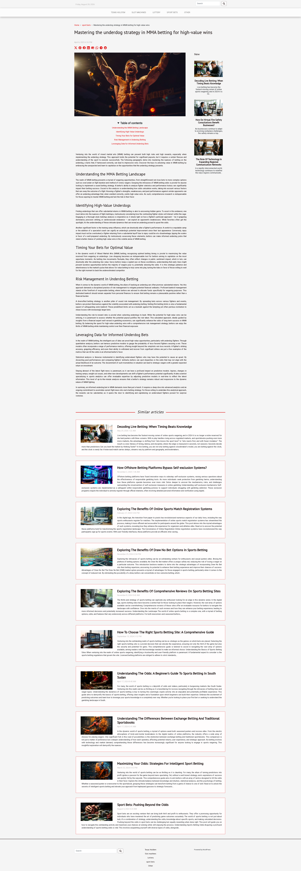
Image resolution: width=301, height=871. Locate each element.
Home (76, 25)
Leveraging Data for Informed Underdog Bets (130, 144)
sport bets (172, 12)
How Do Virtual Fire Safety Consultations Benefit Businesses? (209, 122)
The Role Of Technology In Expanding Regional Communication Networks (209, 162)
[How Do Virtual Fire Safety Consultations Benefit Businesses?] (208, 108)
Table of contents (131, 123)
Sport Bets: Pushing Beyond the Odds (142, 804)
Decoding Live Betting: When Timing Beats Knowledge (209, 82)
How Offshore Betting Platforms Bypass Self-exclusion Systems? (162, 467)
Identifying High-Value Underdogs (130, 132)
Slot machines (139, 12)
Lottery (156, 12)
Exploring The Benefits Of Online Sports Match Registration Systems (164, 509)
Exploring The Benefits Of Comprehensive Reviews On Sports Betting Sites (168, 591)
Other (187, 12)
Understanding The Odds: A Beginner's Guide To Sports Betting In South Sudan (166, 675)
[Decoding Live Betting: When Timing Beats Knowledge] (208, 69)
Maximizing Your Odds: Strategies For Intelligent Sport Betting (160, 763)
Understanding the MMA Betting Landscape (130, 128)
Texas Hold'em (118, 12)
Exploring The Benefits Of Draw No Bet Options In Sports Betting (162, 550)
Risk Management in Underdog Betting (130, 140)
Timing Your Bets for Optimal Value (130, 136)
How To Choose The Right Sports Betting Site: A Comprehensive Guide (165, 632)
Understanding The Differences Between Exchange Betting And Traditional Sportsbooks (168, 720)
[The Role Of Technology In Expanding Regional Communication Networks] (208, 147)
